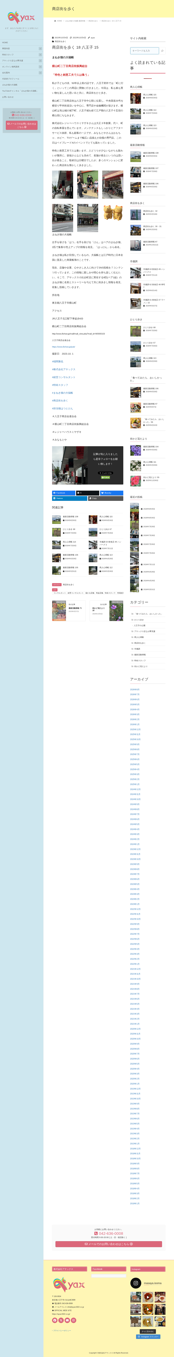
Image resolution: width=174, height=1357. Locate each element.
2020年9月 (135, 1044)
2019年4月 (135, 1129)
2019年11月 (135, 1093)
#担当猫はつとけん (62, 408)
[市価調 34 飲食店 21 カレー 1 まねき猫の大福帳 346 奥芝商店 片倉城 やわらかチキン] (147, 1309)
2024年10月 (135, 799)
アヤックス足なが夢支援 (12, 61)
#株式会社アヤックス (63, 369)
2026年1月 (135, 724)
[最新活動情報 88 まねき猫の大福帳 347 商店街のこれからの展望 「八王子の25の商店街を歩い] (135, 1309)
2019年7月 (135, 1113)
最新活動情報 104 (151, 447)
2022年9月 (135, 924)
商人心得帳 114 (69, 542)
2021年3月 (135, 1014)
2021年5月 (135, 1004)
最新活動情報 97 (150, 404)
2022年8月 (135, 929)
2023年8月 (135, 869)
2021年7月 (135, 994)
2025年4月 (135, 769)
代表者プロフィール (10, 79)
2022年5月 (135, 944)
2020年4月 (135, 1069)
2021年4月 (135, 1009)
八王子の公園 (139, 625)
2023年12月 (135, 849)
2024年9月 (135, 804)
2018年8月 (135, 1168)
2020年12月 (135, 1029)
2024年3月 (135, 834)
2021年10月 (135, 979)
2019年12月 (135, 1089)
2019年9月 (135, 1104)
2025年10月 (135, 739)
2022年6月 (135, 939)
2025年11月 (135, 734)
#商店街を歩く (60, 400)
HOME (5, 43)
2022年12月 (135, 909)
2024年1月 (135, 844)
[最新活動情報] (59, 610)
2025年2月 (135, 779)
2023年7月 (135, 874)
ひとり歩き (139, 620)
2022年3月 (135, 954)
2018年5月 (135, 1183)
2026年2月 (135, 719)
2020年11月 (135, 1034)
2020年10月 (135, 1039)
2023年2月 (135, 899)
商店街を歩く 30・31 (152, 226)
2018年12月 (135, 1148)
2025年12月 (135, 729)
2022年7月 (135, 934)
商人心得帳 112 (106, 567)
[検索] (162, 50)
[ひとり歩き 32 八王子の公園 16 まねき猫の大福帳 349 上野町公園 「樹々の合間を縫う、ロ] (135, 1297)
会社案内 (6, 73)
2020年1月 (135, 1084)
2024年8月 (135, 809)
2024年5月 (135, 824)
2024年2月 (135, 839)
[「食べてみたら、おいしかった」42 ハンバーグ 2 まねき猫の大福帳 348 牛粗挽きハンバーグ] (147, 1297)
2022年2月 (135, 959)
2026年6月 (135, 699)
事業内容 (6, 49)
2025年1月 (135, 784)
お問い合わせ (8, 97)
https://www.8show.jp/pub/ (63, 347)
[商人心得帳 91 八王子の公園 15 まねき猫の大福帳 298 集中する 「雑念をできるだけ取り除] (135, 1321)
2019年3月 (135, 1133)
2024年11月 (135, 794)
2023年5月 (135, 884)
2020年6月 (135, 1059)
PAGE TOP (167, 1313)
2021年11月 (135, 974)
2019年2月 (135, 1138)
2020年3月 (135, 1074)
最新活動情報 (140, 655)
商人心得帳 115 (106, 516)
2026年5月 (135, 704)
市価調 (137, 649)
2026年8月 (135, 689)
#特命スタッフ (60, 385)
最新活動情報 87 (150, 242)
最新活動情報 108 (70, 516)
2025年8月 (135, 749)
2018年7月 (135, 1173)
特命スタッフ (8, 55)
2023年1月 (135, 904)
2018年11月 (135, 1153)
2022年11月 (135, 914)
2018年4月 (135, 1188)
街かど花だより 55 (151, 477)
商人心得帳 (139, 637)
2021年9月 (135, 984)
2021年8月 (135, 989)
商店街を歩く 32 (150, 211)
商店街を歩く (60, 41)
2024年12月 (135, 789)
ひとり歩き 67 (106, 529)
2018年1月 (135, 1203)
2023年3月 (135, 894)
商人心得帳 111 (149, 462)
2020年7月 (135, 1054)
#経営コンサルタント (63, 377)
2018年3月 (135, 1193)
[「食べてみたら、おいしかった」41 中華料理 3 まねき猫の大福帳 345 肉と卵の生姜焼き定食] (147, 1321)
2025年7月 (135, 754)
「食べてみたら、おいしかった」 (148, 614)
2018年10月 (135, 1158)
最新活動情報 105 (70, 567)
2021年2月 (135, 1019)
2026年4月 (135, 709)
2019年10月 (135, 1098)
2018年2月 (135, 1198)
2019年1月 (135, 1143)
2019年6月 (135, 1118)
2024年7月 (135, 814)
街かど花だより (141, 666)
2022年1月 (135, 964)
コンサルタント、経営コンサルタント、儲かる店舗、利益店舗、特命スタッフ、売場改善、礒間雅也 (93, 593)
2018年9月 (135, 1163)
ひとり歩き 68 (69, 529)
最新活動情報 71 (75, 608)
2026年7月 (135, 694)
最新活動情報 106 (70, 555)
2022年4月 (135, 949)
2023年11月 (135, 854)
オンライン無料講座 (10, 67)
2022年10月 (135, 919)
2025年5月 (135, 764)
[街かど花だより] (116, 610)
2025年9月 (135, 744)
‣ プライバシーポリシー (61, 1331)
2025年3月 (135, 774)
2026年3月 (135, 714)
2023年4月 (135, 889)
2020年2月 (135, 1079)
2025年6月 (135, 759)
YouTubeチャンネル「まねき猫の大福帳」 (20, 91)
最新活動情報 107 (151, 168)
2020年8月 (135, 1049)
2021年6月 (135, 999)
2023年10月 (135, 859)
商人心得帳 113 (106, 555)
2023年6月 (135, 879)
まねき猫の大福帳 (9, 85)
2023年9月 (135, 864)
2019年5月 (135, 1123)
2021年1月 (135, 1024)
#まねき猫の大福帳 (62, 392)
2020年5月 (135, 1064)
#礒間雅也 (57, 361)
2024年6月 (135, 819)
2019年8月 (135, 1109)
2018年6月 (135, 1178)
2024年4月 (135, 829)
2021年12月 (135, 969)
